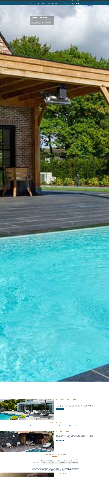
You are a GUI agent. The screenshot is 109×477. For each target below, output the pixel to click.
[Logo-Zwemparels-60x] (32, 3)
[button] (44, 3)
